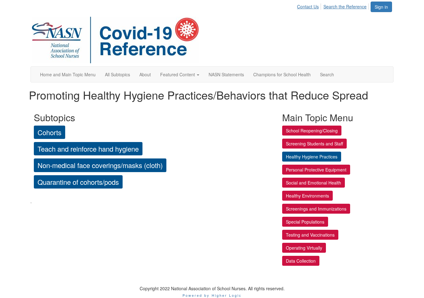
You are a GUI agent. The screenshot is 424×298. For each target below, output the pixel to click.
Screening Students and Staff (314, 143)
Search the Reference (345, 6)
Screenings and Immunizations (316, 209)
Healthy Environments (307, 196)
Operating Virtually (304, 248)
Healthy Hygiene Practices (311, 156)
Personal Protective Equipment (316, 170)
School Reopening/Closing (312, 130)
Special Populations (305, 222)
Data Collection (301, 261)
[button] (180, 74)
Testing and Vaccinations (310, 235)
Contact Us (308, 6)
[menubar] (333, 6)
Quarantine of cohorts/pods (78, 182)
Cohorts (49, 132)
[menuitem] (309, 6)
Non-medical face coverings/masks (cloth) (100, 165)
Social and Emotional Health (313, 183)
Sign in (381, 7)
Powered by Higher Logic (212, 295)
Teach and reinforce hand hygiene (88, 148)
